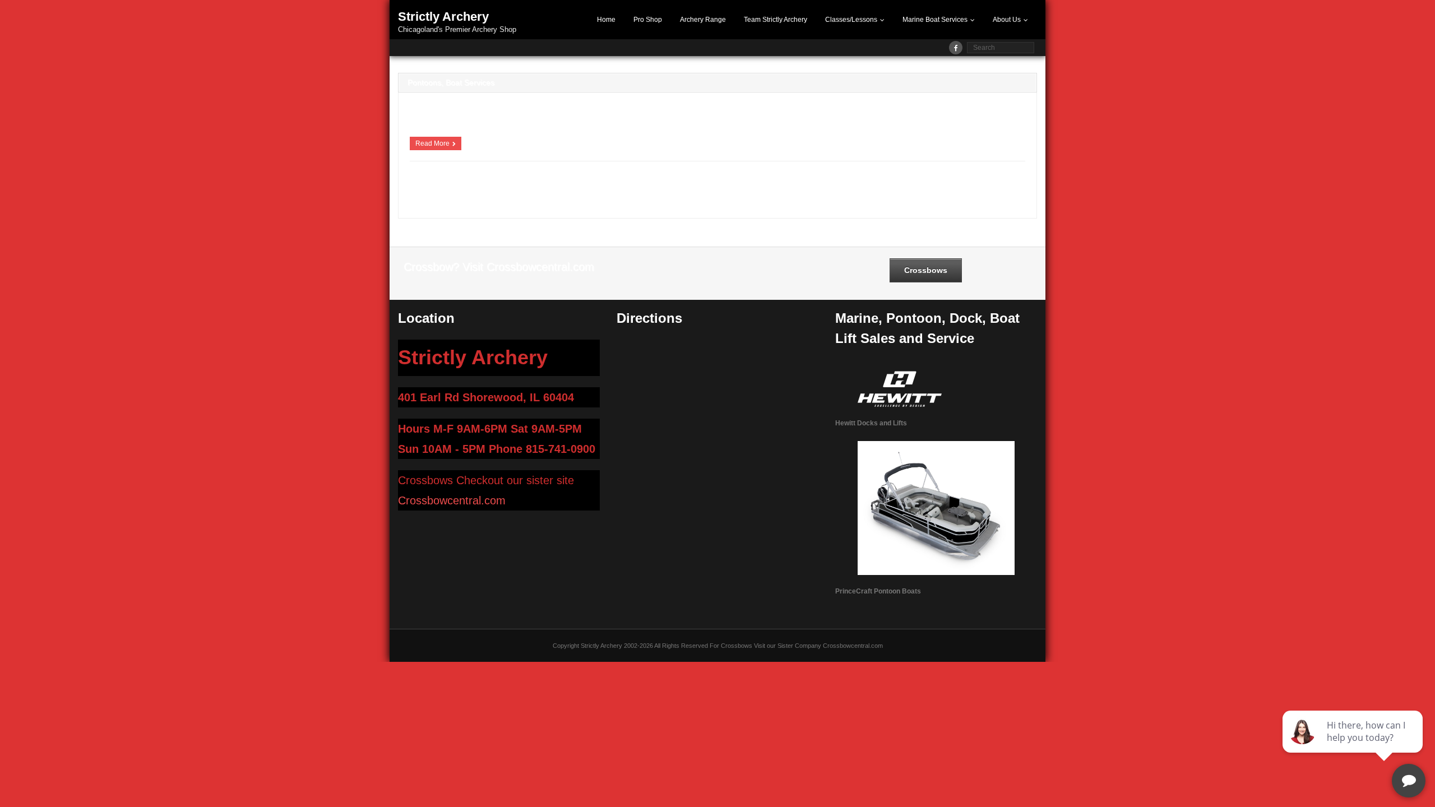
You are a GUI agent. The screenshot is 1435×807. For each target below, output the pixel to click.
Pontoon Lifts (851, 191)
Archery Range (703, 20)
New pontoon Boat (749, 191)
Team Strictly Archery (775, 20)
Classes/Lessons (851, 20)
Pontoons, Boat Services (451, 82)
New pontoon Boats (803, 191)
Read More (432, 143)
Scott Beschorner (441, 178)
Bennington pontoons (447, 191)
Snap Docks (602, 201)
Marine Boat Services (935, 20)
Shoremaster (455, 201)
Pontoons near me (944, 191)
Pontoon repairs (893, 191)
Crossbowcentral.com (452, 500)
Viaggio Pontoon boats (652, 201)
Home (606, 20)
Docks (489, 191)
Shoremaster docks (503, 201)
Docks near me (522, 191)
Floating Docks (631, 191)
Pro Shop (647, 20)
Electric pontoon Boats (577, 191)
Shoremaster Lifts (558, 201)
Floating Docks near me (687, 191)
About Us (1007, 20)
